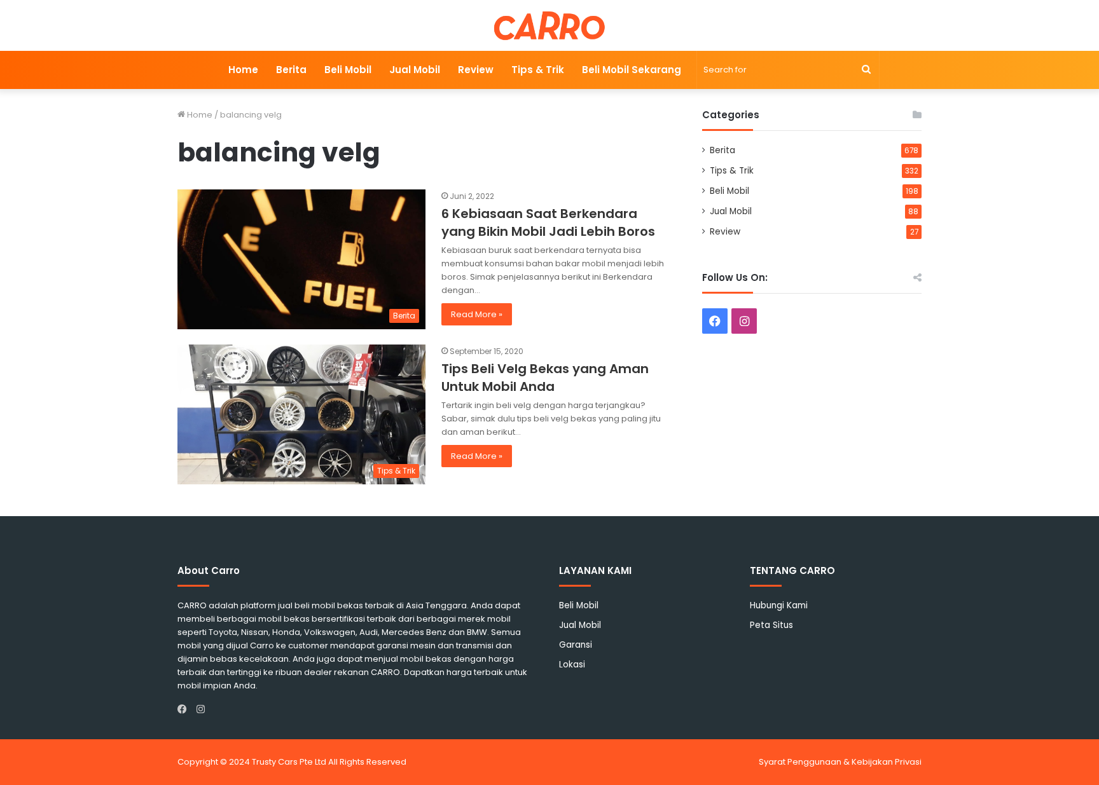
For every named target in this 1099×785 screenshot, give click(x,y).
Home (243, 69)
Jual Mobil (414, 69)
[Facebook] (185, 709)
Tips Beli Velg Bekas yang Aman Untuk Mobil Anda (545, 377)
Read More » (476, 314)
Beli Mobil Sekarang (631, 69)
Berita (291, 69)
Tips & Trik (537, 69)
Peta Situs (771, 625)
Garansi (575, 645)
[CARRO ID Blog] (550, 25)
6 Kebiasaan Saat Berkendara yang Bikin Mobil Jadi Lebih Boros (548, 222)
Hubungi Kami (779, 605)
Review (476, 69)
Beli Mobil (347, 69)
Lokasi (572, 665)
